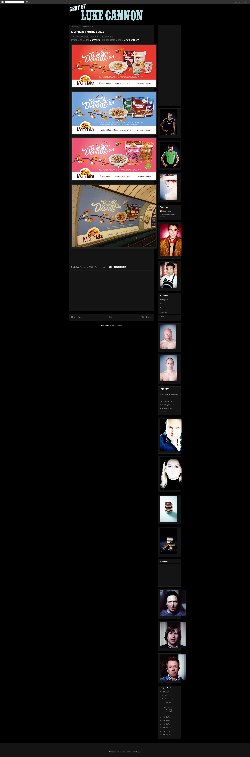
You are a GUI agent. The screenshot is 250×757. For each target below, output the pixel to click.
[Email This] (115, 267)
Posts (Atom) (117, 326)
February (168, 702)
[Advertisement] (111, 291)
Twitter (162, 317)
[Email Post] (110, 267)
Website (163, 304)
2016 (165, 692)
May (167, 695)
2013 (165, 724)
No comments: (101, 267)
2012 (165, 728)
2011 (165, 731)
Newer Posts (77, 317)
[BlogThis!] (117, 267)
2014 (165, 721)
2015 (165, 717)
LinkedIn (163, 312)
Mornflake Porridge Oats (87, 31)
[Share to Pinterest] (125, 267)
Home (112, 317)
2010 (165, 735)
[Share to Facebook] (122, 267)
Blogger (138, 752)
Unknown (166, 211)
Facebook (164, 308)
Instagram (164, 300)
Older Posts (146, 317)
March (168, 698)
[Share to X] (120, 267)
